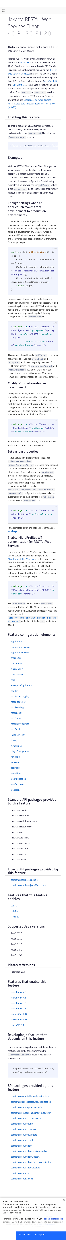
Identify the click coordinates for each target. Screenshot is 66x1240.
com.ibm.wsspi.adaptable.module (26, 1107)
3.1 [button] (20, 34)
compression (17, 674)
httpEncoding (17, 707)
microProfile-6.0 (18, 992)
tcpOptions (16, 768)
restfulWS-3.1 (17, 1025)
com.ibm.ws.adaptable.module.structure (30, 1096)
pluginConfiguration (20, 751)
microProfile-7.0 (18, 1003)
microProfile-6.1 (18, 997)
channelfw (16, 658)
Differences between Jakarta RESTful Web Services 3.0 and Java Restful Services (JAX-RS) (32, 104)
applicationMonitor (20, 652)
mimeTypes (16, 746)
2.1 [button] (38, 34)
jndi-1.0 (14, 911)
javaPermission (18, 735)
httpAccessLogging (20, 696)
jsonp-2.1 (15, 916)
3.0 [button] (29, 34)
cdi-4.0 (14, 905)
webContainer (17, 784)
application (16, 641)
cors (13, 680)
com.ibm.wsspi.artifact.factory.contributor (31, 1162)
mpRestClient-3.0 (19, 1014)
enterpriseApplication (21, 685)
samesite (15, 762)
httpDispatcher (18, 702)
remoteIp (15, 757)
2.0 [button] (47, 34)
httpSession (16, 729)
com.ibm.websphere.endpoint (25, 880)
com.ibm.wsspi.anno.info (22, 1124)
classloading (17, 669)
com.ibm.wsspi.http (20, 1173)
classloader (16, 663)
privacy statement (47, 1224)
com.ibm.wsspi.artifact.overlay (25, 1167)
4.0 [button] (11, 34)
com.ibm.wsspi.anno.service (24, 1129)
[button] (64, 1200)
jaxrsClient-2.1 (18, 85)
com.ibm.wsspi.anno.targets (24, 1135)
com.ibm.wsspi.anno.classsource (26, 1118)
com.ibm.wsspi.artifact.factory (25, 1157)
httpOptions (16, 718)
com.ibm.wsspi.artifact (21, 1146)
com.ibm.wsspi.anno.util (22, 1140)
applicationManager (20, 647)
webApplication (18, 779)
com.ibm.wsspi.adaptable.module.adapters (31, 1113)
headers (15, 691)
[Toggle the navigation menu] (3, 10)
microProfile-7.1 (18, 1008)
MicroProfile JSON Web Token (22, 559)
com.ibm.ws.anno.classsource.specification (31, 1102)
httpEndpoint (17, 713)
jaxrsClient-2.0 (50, 81)
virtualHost (16, 773)
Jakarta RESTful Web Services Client (29, 23)
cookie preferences (53, 1218)
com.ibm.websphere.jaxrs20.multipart (28, 885)
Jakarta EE (24, 62)
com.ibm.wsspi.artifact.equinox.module (29, 1151)
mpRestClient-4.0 (19, 1019)
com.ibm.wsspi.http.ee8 (22, 1178)
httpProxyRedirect (20, 724)
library (14, 740)
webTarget (13, 531)
